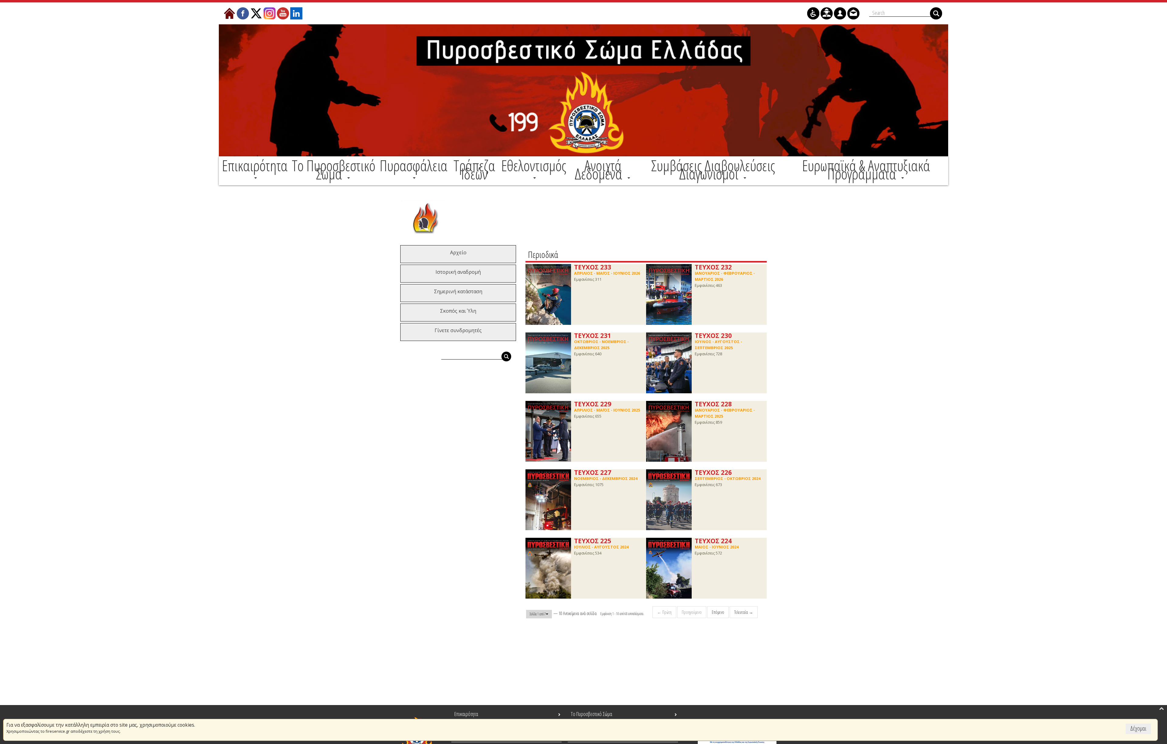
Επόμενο (718, 612)
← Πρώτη (664, 612)
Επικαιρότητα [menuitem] (466, 714)
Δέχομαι (1138, 728)
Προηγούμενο (692, 612)
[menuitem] (254, 169)
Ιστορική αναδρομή (458, 272)
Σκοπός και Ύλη (458, 311)
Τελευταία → (743, 612)
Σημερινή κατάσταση (458, 291)
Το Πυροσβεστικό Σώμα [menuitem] (591, 714)
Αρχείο (458, 252)
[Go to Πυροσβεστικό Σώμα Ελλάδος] (583, 90)
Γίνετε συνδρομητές (458, 330)
